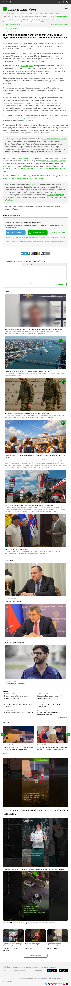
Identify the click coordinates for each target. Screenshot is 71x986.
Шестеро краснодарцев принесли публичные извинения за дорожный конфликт (33, 329)
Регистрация (29, 283)
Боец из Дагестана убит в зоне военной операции (18, 705)
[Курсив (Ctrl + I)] (27, 264)
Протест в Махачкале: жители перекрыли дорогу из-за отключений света (29, 923)
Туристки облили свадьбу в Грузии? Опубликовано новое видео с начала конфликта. (12, 946)
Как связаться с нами (19, 970)
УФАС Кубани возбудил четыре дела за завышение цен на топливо (29, 505)
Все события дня (62, 717)
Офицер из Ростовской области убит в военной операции (51, 697)
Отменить (59, 284)
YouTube (9, 200)
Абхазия (5, 13)
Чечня (18, 22)
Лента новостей (13, 28)
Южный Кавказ (35, 22)
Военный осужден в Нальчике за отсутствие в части (48, 705)
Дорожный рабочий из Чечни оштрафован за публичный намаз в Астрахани (18, 748)
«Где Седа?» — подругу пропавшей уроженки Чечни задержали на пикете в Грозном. (33, 869)
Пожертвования (38, 970)
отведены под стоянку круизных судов (35, 118)
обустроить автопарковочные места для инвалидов (23, 178)
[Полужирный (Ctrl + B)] (24, 264)
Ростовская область (34, 19)
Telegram (50, 190)
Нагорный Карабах (8, 19)
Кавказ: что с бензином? (12, 24)
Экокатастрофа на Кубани (60, 24)
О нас (4, 970)
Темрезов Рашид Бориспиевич (15, 601)
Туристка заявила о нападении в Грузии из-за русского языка (56, 945)
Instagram (59, 195)
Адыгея (17, 13)
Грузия (5, 16)
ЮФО (42, 22)
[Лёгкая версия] (10, 2)
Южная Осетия (25, 22)
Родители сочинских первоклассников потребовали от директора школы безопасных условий (35, 456)
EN (7, 1)
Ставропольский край (9, 22)
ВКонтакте (10, 197)
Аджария (11, 13)
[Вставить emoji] (40, 264)
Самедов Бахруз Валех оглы (14, 683)
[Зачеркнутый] (35, 264)
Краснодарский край (61, 16)
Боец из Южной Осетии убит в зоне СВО (19, 712)
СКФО (58, 19)
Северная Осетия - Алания (48, 19)
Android (31, 184)
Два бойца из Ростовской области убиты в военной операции (27, 413)
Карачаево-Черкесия (48, 16)
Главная (5, 28)
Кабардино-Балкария (28, 16)
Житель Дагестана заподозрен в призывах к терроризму (48, 713)
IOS (37, 184)
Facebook (50, 195)
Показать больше (35, 955)
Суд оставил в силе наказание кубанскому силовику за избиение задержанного (52, 748)
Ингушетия (18, 16)
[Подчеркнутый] (31, 264)
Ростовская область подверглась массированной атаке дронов (27, 371)
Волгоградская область (56, 13)
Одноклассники (22, 197)
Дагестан (10, 16)
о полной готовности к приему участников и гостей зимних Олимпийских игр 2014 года (34, 168)
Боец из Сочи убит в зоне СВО (16, 549)
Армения (32, 13)
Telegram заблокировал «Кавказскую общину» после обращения (35, 945)
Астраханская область (42, 13)
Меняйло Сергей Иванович (14, 642)
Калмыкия (38, 16)
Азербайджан (24, 13)
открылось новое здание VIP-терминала (29, 149)
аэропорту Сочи (27, 66)
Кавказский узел (25, 158)
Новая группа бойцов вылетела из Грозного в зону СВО (16, 697)
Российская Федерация (21, 19)
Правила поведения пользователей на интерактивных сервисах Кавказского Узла (41, 978)
